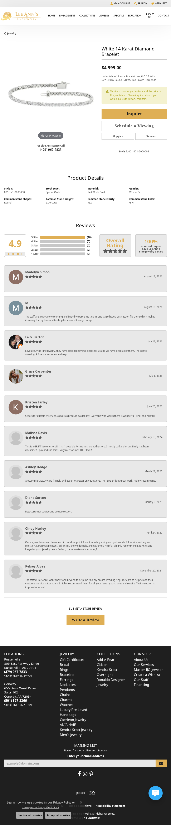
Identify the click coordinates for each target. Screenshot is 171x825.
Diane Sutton (35, 498)
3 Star (34, 245)
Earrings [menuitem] (66, 679)
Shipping (118, 136)
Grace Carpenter (38, 371)
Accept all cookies (58, 815)
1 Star (34, 254)
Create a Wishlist (147, 674)
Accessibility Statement (110, 805)
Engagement (67, 15)
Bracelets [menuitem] (67, 674)
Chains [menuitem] (65, 694)
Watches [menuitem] (66, 704)
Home (51, 15)
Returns (151, 136)
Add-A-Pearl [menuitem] (106, 659)
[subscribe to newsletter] (161, 763)
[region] (50, 94)
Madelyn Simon (37, 272)
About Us (150, 16)
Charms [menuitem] (66, 699)
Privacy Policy (62, 802)
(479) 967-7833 (51, 149)
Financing (141, 684)
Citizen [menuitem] (102, 664)
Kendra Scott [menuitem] (107, 669)
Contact (163, 15)
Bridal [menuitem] (64, 664)
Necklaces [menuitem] (68, 684)
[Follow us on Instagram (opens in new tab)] (85, 773)
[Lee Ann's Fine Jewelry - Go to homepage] (22, 16)
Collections (87, 15)
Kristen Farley (36, 402)
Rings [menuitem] (64, 669)
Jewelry (104, 15)
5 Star (34, 237)
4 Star (34, 241)
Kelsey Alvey (35, 566)
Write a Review (85, 620)
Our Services (144, 664)
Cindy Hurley (35, 528)
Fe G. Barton (34, 337)
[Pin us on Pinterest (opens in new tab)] (91, 773)
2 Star (34, 249)
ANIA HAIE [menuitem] (68, 724)
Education (135, 15)
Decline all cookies (30, 815)
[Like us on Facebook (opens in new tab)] (79, 773)
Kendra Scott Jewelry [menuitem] (76, 729)
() (89, 237)
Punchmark (93, 817)
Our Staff (141, 679)
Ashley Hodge (36, 467)
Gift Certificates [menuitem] (72, 659)
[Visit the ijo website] (80, 793)
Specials (118, 15)
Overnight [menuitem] (105, 674)
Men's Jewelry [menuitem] (71, 734)
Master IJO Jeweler (148, 669)
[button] (120, 3)
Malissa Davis (36, 433)
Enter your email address (85, 756)
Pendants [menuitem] (67, 689)
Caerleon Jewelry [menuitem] (73, 719)
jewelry (11, 33)
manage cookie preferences (40, 807)
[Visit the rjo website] (92, 793)
